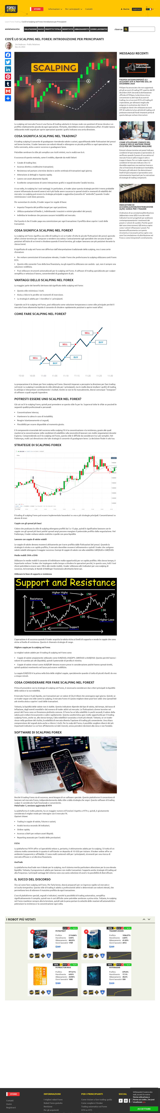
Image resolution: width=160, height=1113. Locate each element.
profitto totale (53, 29)
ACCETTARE (144, 1109)
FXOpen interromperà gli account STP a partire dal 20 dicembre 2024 (135, 81)
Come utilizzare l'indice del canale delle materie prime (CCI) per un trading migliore (135, 144)
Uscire (126, 9)
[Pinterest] (8, 77)
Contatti (88, 9)
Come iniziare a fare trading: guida (96, 1099)
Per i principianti (72, 9)
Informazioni (54, 9)
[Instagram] (126, 1101)
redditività (67, 29)
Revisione (48, 1106)
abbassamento (81, 29)
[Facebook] (8, 55)
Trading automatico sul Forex (94, 1106)
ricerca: (119, 29)
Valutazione (30, 29)
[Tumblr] (8, 84)
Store (37, 9)
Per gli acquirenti (51, 1110)
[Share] (8, 98)
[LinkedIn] (8, 69)
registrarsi (137, 9)
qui (144, 1102)
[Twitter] (8, 62)
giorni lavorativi (98, 29)
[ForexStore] (11, 9)
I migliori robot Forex (53, 1099)
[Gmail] (8, 91)
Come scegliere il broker (92, 1103)
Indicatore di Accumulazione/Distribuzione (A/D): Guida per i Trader (136, 207)
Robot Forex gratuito (53, 1103)
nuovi (41, 29)
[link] (53, 943)
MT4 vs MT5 (86, 1110)
